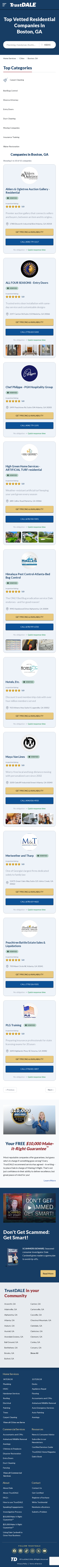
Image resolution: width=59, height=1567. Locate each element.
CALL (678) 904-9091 (29, 519)
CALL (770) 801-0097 (29, 1069)
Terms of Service (36, 1564)
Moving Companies (11, 128)
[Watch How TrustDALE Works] (29, 1208)
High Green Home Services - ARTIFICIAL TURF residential (24, 468)
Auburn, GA (9, 1326)
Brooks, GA (9, 1353)
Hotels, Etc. (13, 681)
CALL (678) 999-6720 (29, 627)
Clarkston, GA (36, 1331)
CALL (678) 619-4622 (29, 901)
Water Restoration (11, 146)
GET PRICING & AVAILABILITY (29, 232)
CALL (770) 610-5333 (29, 332)
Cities (22, 58)
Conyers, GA (35, 1347)
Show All (34, 1353)
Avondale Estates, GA (13, 1337)
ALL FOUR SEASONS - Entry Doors (27, 282)
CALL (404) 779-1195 (29, 425)
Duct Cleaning (9, 118)
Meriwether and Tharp (20, 855)
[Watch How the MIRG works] (29, 1119)
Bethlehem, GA (11, 1347)
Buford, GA (9, 1358)
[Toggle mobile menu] (4, 4)
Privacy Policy (22, 1564)
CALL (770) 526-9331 (29, 984)
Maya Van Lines (15, 756)
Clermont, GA (36, 1337)
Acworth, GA (10, 1304)
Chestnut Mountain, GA (40, 1320)
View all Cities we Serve (14, 1422)
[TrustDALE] (23, 5)
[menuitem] (15, 1384)
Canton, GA (35, 1304)
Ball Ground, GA (11, 1342)
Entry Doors (8, 109)
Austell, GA (9, 1331)
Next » (50, 1090)
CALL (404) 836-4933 (29, 800)
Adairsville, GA (10, 1309)
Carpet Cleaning (17, 80)
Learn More (50, 1180)
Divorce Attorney (10, 100)
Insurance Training (11, 137)
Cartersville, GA (37, 1309)
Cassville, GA (36, 1315)
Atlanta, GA (9, 1320)
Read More (48, 1273)
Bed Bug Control (10, 90)
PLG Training (13, 1025)
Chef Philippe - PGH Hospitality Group (29, 387)
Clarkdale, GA (36, 1326)
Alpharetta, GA (10, 1315)
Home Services (9, 58)
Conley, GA (35, 1342)
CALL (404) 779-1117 (29, 242)
